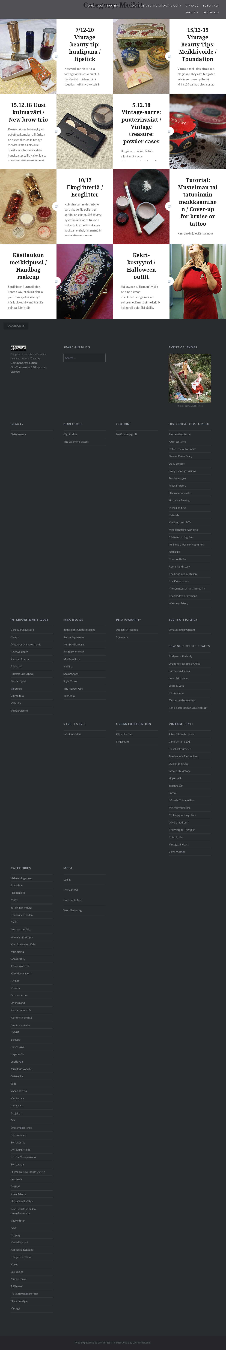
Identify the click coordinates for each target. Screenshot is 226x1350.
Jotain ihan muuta (21, 907)
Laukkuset (17, 1271)
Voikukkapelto (19, 710)
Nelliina (68, 666)
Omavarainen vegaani (182, 629)
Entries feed (70, 889)
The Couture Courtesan (183, 573)
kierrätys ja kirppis (22, 937)
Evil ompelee (18, 1135)
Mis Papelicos (71, 659)
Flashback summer (180, 748)
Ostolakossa (18, 434)
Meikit (15, 922)
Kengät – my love (21, 1257)
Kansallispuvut (19, 1242)
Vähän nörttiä (19, 1090)
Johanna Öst (176, 785)
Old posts (211, 12)
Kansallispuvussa (73, 637)
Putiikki (15, 1186)
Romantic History (179, 566)
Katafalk (174, 515)
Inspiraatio (17, 1054)
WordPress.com (141, 1342)
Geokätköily (18, 958)
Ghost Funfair (124, 734)
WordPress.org (72, 910)
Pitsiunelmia (176, 693)
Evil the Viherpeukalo (23, 1157)
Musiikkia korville (21, 1068)
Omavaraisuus (19, 995)
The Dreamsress (179, 581)
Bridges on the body (180, 656)
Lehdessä (16, 1179)
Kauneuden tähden (22, 915)
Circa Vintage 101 (179, 741)
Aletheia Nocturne (180, 434)
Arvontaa (16, 885)
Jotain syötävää (20, 966)
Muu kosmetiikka (21, 929)
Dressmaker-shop (21, 1127)
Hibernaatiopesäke (180, 493)
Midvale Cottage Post (182, 800)
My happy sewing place (182, 815)
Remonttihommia (21, 1017)
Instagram (17, 1105)
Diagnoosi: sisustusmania (26, 644)
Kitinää (15, 980)
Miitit (14, 899)
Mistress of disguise (181, 537)
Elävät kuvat (18, 1046)
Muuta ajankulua (20, 1025)
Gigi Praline (70, 434)
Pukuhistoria (18, 1194)
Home (90, 5)
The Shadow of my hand (183, 595)
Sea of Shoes (70, 673)
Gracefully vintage (180, 770)
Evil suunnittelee (20, 1149)
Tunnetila (69, 695)
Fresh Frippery (177, 485)
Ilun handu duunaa (179, 671)
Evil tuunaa (17, 1164)
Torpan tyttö (18, 681)
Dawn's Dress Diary (180, 456)
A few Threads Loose (181, 734)
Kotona (15, 988)
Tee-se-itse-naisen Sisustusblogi (188, 707)
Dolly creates (177, 463)
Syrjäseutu (122, 741)
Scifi (13, 1083)
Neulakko (174, 551)
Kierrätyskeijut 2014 (23, 944)
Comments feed (72, 900)
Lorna (172, 792)
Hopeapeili (175, 778)
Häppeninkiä (18, 892)
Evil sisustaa (18, 1142)
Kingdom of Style (73, 651)
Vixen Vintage (177, 851)
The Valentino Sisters (76, 441)
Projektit (16, 1113)
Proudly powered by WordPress (92, 1342)
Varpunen (16, 688)
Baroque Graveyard (22, 629)
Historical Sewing (179, 500)
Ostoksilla (17, 1076)
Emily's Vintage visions (182, 471)
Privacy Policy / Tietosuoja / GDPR (153, 5)
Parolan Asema (20, 659)
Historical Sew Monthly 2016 (28, 1171)
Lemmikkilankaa (178, 678)
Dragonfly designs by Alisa (184, 663)
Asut (13, 1227)
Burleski (15, 1039)
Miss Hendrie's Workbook (184, 529)
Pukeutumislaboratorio (24, 1293)
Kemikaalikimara (73, 644)
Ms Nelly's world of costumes (186, 544)
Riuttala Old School (22, 673)
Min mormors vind (180, 807)
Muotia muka (18, 1279)
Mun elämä (17, 951)
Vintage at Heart (179, 844)
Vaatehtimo (18, 1220)
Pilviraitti (16, 666)
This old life (176, 837)
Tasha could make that (182, 700)
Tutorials (211, 5)
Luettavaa (17, 1061)
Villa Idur (16, 703)
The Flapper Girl (73, 688)
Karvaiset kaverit (21, 973)
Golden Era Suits (178, 763)
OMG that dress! (179, 822)
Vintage (192, 5)
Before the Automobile (182, 449)
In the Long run (177, 507)
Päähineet (17, 1286)
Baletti (15, 1032)
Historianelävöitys (22, 1201)
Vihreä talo (17, 695)
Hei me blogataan (21, 878)
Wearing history (178, 603)
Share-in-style (19, 1301)
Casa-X (15, 637)
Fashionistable (72, 734)
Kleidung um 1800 (180, 522)
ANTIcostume (177, 441)
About (190, 12)
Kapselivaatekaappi (22, 1249)
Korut (14, 1264)
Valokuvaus (17, 1098)
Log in (67, 879)
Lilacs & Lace (176, 685)
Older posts (16, 325)
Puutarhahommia (21, 1010)
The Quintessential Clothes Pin (187, 588)
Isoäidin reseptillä (126, 434)
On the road (18, 1002)
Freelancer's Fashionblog (183, 756)
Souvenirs (122, 637)
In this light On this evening (79, 629)
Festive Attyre (177, 478)
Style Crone (70, 681)
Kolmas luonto (19, 651)
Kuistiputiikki (109, 5)
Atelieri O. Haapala (127, 629)
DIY (13, 1120)
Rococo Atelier (177, 559)
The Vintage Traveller (182, 829)
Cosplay (15, 1235)
